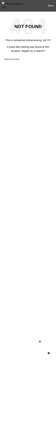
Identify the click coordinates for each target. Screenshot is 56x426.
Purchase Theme (11, 402)
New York (7, 414)
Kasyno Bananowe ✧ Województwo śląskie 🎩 (26, 353)
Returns (6, 307)
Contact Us (7, 318)
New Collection (10, 381)
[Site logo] (14, 5)
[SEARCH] (50, 59)
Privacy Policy (9, 302)
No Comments (28, 345)
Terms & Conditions (12, 313)
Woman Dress (9, 386)
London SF (7, 420)
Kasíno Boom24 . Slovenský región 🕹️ (21, 341)
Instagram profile (10, 375)
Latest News (8, 323)
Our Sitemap (8, 329)
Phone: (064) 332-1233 (12, 279)
